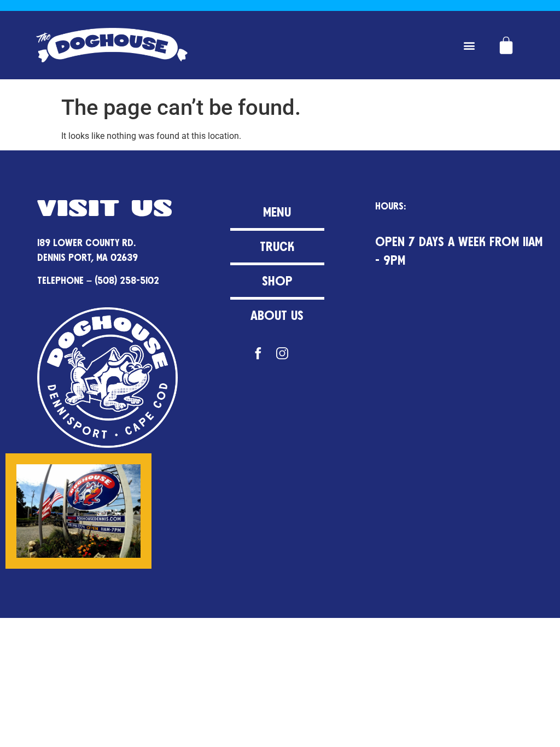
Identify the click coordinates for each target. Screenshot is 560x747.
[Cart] (506, 45)
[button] (469, 45)
